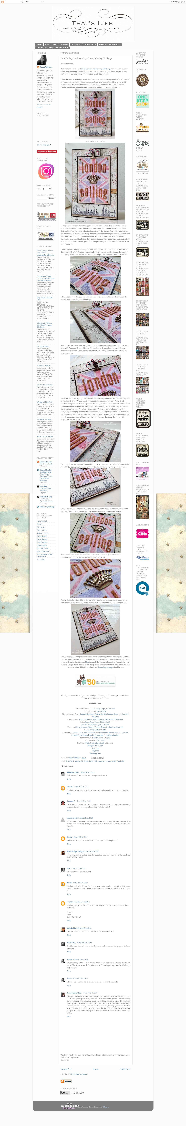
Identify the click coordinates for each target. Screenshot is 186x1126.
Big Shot (95, 751)
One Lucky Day (46, 462)
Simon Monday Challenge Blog (45, 471)
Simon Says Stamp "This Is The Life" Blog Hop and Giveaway (45, 278)
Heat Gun (95, 748)
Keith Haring (41, 536)
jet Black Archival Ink (114, 727)
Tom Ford (40, 559)
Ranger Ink (93, 761)
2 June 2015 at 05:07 (77, 868)
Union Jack (110, 709)
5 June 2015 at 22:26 (84, 942)
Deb (68, 868)
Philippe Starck (42, 548)
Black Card (99, 743)
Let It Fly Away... (43, 346)
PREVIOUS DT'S (90, 44)
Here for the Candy (46, 464)
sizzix (114, 761)
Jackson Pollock (42, 533)
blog (87, 662)
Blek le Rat (41, 527)
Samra (69, 837)
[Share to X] (97, 758)
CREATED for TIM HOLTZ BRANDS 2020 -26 (52, 48)
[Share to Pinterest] (102, 758)
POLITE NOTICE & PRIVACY (109, 44)
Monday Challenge (81, 761)
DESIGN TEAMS (51, 44)
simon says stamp (104, 761)
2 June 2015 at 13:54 (80, 883)
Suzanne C (71, 801)
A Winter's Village (43, 366)
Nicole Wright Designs (75, 851)
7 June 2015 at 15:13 (80, 978)
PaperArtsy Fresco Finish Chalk (97, 722)
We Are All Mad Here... (45, 436)
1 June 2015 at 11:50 (83, 801)
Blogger (106, 1107)
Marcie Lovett (72, 818)
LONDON (70, 761)
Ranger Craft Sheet (95, 746)
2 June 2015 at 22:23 (82, 902)
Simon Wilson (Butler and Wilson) (45, 555)
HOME (39, 44)
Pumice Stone (112, 714)
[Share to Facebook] (100, 758)
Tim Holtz (120, 761)
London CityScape (97, 709)
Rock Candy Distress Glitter (95, 730)
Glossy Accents (81, 727)
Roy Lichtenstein (43, 551)
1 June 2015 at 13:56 (80, 837)
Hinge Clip (123, 732)
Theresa (70, 787)
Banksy (39, 524)
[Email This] (92, 758)
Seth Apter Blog (46, 497)
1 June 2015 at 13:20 (85, 818)
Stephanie (70, 902)
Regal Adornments (95, 735)
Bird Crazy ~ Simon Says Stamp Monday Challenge (44, 325)
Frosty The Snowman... (45, 385)
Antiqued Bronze (85, 719)
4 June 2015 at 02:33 (84, 928)
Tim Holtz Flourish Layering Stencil (95, 725)
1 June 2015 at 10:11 (80, 787)
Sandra (69, 959)
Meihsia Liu (71, 928)
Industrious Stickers (111, 735)
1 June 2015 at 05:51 (86, 772)
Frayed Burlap (98, 719)
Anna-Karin (71, 942)
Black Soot (109, 719)
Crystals (107, 738)
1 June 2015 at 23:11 (91, 851)
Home (96, 1069)
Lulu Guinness (42, 542)
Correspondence (88, 732)
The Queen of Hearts (44, 419)
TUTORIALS (75, 44)
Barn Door (119, 719)
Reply (69, 779)
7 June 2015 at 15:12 (80, 959)
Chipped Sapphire (86, 714)
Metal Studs (98, 738)
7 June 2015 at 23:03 (89, 993)
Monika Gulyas (72, 772)
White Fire (101, 740)
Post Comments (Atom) (78, 1074)
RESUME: (64, 44)
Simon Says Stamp (105, 667)
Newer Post (66, 1069)
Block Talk (101, 711)
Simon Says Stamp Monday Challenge (95, 69)
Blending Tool (95, 753)
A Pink (69, 883)
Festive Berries (100, 714)
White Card (89, 743)
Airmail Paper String (79, 735)
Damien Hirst (42, 530)
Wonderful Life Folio (45, 402)
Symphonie (76, 732)
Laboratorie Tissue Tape (108, 732)
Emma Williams (74, 758)
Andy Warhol (42, 521)
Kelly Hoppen (42, 539)
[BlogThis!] (95, 758)
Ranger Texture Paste (96, 727)
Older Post (125, 1069)
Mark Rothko (42, 545)
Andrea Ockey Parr (74, 993)
